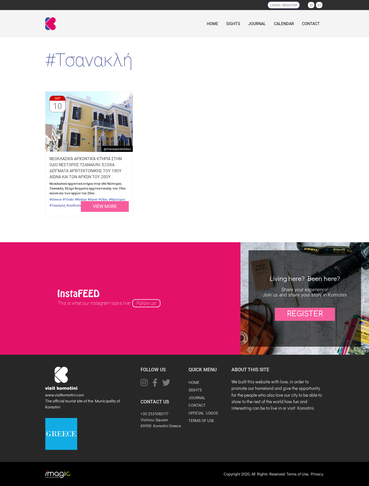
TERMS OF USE (201, 420)
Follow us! (146, 303)
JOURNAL (257, 23)
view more (105, 206)
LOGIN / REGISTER (283, 5)
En (319, 5)
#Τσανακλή (57, 205)
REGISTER (305, 314)
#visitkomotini (76, 205)
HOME (212, 23)
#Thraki (68, 199)
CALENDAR (284, 23)
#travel (92, 199)
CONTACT (311, 23)
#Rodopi (81, 199)
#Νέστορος (117, 199)
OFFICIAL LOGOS (203, 412)
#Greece (55, 199)
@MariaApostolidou (117, 149)
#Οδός (103, 199)
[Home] (51, 23)
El (311, 5)
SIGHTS (233, 23)
